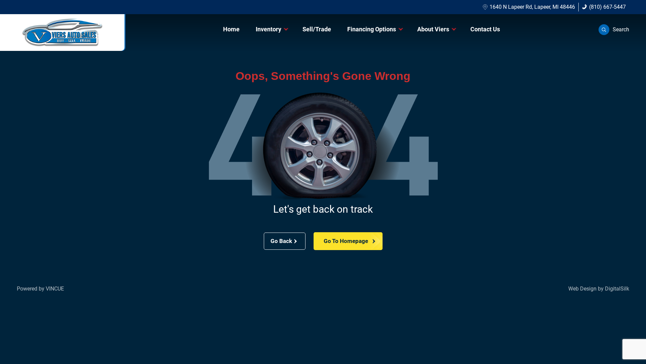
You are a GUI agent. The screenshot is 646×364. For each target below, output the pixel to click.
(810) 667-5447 (607, 7)
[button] (614, 29)
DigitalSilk (617, 288)
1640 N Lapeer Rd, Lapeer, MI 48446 (532, 7)
